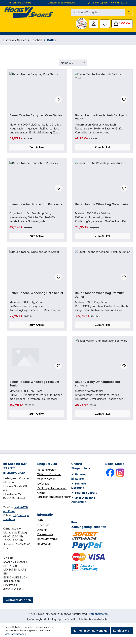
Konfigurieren (122, 630)
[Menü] (7, 23)
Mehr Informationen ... (16, 634)
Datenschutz (45, 534)
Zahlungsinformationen (52, 488)
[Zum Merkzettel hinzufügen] (58, 99)
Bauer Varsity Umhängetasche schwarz (97, 383)
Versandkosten (46, 469)
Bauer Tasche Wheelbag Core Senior (36, 293)
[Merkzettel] (104, 23)
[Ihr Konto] (93, 23)
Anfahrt (42, 529)
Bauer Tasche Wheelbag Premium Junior (100, 294)
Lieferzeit (43, 483)
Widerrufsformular (49, 474)
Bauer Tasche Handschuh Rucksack (35, 204)
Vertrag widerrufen (18, 600)
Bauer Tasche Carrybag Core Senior (35, 115)
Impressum (44, 543)
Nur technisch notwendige (90, 630)
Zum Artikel (36, 147)
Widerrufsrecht (46, 479)
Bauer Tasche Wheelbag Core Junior (102, 204)
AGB (40, 520)
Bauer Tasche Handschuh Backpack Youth (101, 117)
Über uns (43, 525)
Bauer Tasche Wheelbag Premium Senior (34, 383)
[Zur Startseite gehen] (28, 12)
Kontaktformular (47, 539)
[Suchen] (129, 12)
